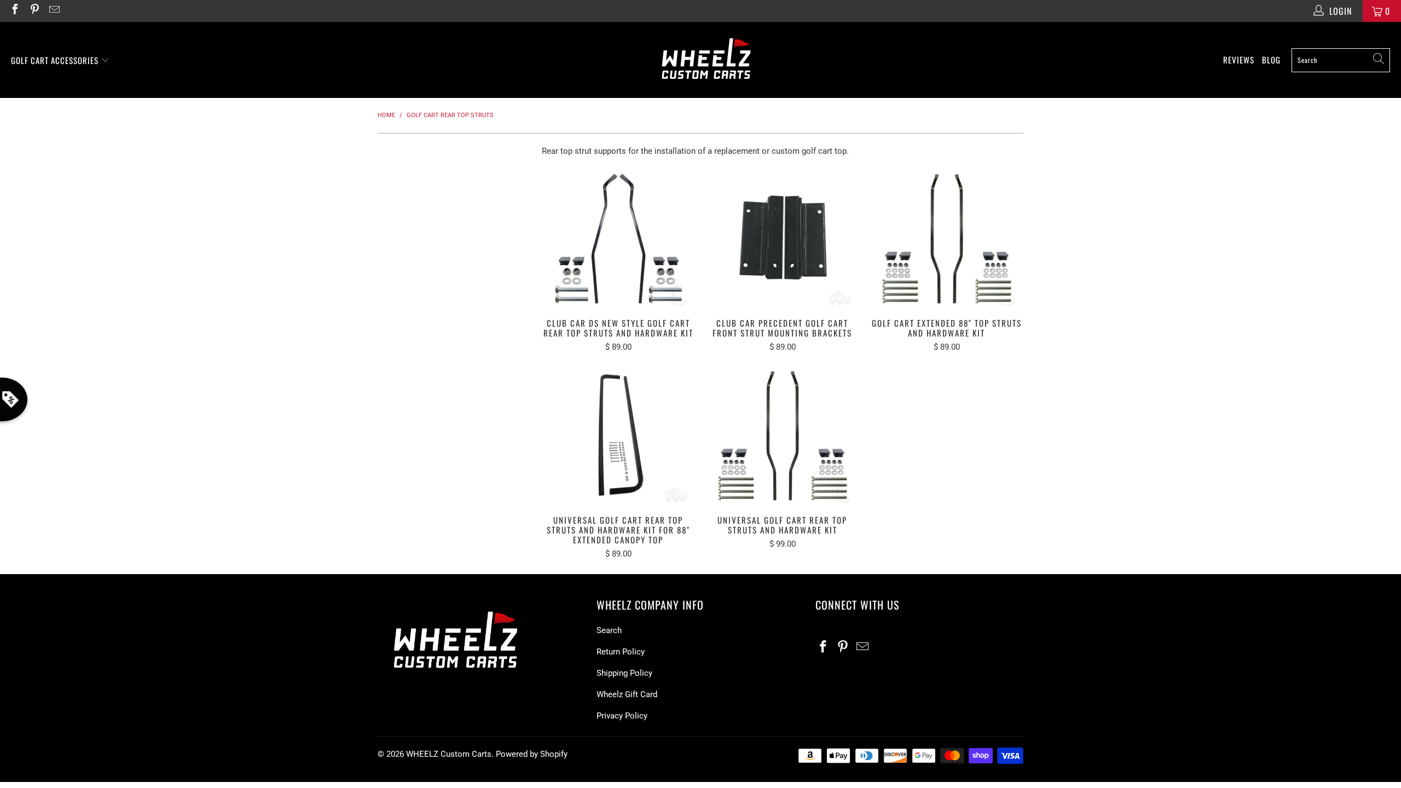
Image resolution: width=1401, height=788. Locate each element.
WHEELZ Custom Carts (448, 754)
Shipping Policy (624, 673)
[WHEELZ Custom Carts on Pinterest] (34, 10)
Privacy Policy (622, 716)
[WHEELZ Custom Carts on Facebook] (14, 10)
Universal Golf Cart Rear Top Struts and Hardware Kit (782, 435)
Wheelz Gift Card (627, 694)
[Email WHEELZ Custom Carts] (54, 10)
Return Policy (621, 652)
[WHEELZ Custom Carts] (706, 59)
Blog (1271, 60)
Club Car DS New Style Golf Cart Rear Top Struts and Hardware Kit (618, 238)
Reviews (1238, 60)
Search (609, 630)
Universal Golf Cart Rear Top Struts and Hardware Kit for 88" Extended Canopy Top (618, 435)
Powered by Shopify (532, 754)
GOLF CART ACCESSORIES (56, 60)
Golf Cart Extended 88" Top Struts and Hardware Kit (946, 238)
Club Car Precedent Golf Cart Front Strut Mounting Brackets (782, 238)
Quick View (618, 262)
